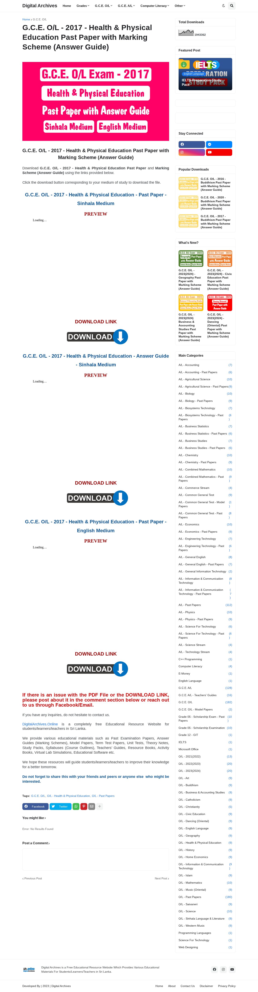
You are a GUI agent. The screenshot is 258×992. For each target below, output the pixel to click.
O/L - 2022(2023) (205, 763)
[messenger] (219, 144)
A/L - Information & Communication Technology (205, 580)
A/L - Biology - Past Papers (205, 400)
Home (26, 19)
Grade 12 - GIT (205, 734)
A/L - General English (205, 557)
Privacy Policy (227, 986)
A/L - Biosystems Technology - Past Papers (205, 417)
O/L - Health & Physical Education (68, 795)
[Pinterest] (83, 806)
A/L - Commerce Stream (205, 487)
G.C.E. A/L (205, 687)
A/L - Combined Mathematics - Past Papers (205, 478)
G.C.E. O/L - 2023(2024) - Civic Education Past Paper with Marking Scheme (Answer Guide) (219, 279)
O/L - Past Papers (103, 795)
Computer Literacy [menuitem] (153, 5)
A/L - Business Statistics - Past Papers (205, 433)
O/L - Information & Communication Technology (205, 866)
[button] (223, 6)
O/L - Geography (205, 835)
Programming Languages (205, 932)
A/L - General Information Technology (205, 571)
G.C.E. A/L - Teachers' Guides (205, 695)
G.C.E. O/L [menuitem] (102, 5)
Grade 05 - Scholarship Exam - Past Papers (205, 718)
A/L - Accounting (205, 365)
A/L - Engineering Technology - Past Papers (205, 548)
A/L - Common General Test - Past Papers (205, 515)
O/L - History (205, 850)
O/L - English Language (205, 828)
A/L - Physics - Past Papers (205, 619)
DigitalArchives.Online (40, 724)
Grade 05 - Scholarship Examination (205, 727)
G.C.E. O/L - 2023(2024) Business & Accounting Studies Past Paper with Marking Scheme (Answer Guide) (190, 327)
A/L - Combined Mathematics (205, 469)
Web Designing (205, 947)
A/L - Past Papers (205, 605)
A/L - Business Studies (205, 440)
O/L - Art (205, 778)
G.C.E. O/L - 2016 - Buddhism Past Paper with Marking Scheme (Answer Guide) (215, 184)
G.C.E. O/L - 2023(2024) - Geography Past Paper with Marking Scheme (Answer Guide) (190, 279)
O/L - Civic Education (205, 814)
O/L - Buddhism (205, 785)
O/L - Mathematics (205, 882)
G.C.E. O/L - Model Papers (205, 709)
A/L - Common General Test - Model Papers (205, 504)
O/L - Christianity (205, 806)
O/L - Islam (205, 875)
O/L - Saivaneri (205, 904)
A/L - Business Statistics (205, 426)
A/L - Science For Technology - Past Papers (205, 635)
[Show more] (99, 806)
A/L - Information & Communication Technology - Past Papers (205, 593)
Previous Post (33, 878)
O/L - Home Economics (205, 857)
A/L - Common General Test (205, 495)
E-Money (205, 673)
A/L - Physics (205, 612)
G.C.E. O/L (40, 19)
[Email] (91, 806)
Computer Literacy (205, 666)
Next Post (161, 878)
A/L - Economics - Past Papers (205, 531)
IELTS (205, 742)
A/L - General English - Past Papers (205, 564)
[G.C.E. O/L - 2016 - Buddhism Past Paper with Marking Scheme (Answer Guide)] (188, 183)
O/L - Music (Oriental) (205, 889)
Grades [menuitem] (82, 5)
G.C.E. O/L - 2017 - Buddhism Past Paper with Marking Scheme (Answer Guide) (215, 222)
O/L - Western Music (205, 925)
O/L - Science (205, 911)
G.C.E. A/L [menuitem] (125, 5)
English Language (205, 680)
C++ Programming (205, 659)
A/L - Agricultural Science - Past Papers (205, 386)
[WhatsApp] (76, 806)
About (172, 986)
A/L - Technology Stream (205, 652)
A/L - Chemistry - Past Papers (205, 462)
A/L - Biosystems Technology (205, 408)
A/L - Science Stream (205, 644)
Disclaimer (206, 986)
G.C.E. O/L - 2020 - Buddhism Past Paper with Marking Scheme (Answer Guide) (215, 203)
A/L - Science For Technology (205, 626)
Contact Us (188, 986)
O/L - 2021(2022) (205, 756)
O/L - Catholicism (205, 799)
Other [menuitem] (179, 5)
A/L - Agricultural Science (205, 379)
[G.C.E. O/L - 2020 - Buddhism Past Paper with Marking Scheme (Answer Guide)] (188, 202)
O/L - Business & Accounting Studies (205, 792)
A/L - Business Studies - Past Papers (205, 447)
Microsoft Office (205, 749)
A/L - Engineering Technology (205, 538)
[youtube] (219, 152)
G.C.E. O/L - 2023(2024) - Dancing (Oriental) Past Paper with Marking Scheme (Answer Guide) (218, 325)
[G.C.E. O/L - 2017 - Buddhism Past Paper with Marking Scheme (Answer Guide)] (188, 220)
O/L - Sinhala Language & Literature (205, 918)
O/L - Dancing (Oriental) (205, 821)
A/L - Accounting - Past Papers (205, 372)
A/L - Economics (205, 524)
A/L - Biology (205, 393)
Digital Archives (39, 5)
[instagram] (192, 152)
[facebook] (192, 144)
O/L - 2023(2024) (205, 770)
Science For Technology (205, 940)
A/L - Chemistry (205, 455)
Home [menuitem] (67, 5)
